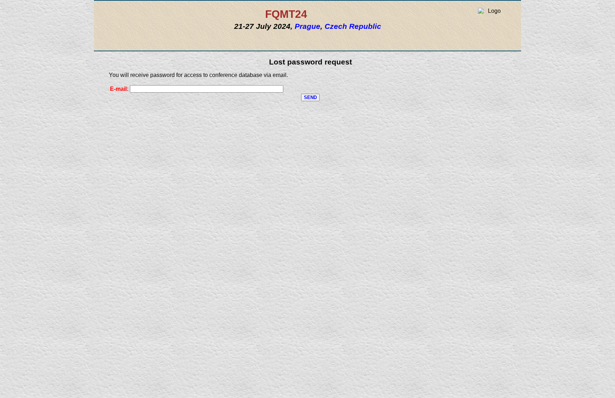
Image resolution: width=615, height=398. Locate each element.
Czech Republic (353, 26)
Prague (307, 26)
